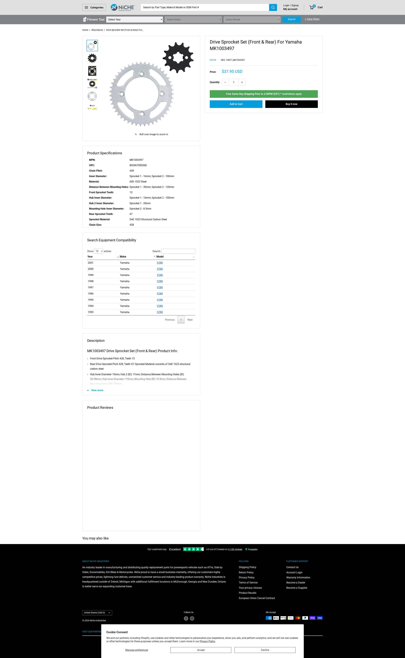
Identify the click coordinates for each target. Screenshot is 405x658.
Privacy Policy (207, 641)
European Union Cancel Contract (257, 598)
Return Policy (246, 572)
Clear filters (312, 19)
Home (85, 30)
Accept (201, 650)
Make (123, 256)
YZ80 (160, 262)
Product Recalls (247, 592)
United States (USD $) (94, 612)
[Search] (273, 7)
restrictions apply (292, 93)
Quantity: (215, 82)
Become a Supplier (296, 587)
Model (160, 256)
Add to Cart (236, 104)
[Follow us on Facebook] (186, 618)
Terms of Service (248, 582)
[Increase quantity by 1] (242, 82)
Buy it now (291, 104)
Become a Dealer (295, 582)
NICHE (213, 60)
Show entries (99, 251)
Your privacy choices (250, 587)
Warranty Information (298, 577)
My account (290, 9)
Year (90, 256)
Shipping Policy (247, 567)
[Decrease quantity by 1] (225, 82)
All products (97, 30)
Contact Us (292, 567)
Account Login (294, 572)
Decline (265, 650)
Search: (157, 251)
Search (292, 19)
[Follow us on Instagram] (192, 618)
